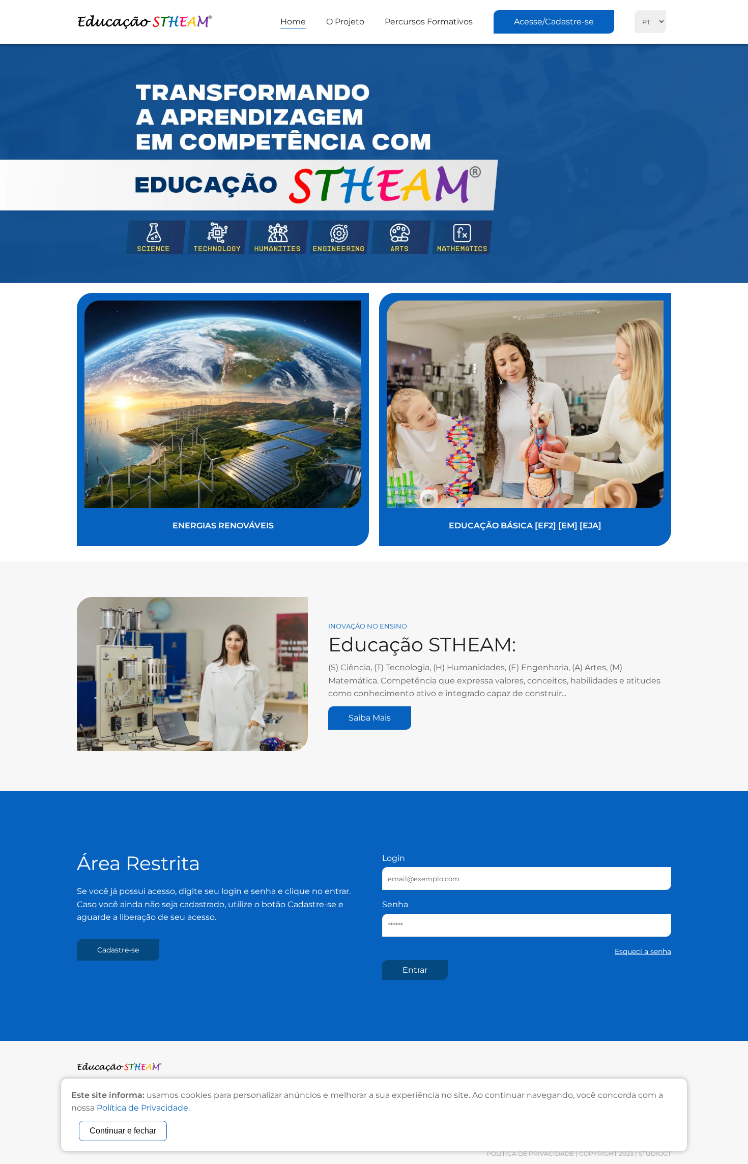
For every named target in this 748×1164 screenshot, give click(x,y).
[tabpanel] (374, 163)
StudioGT (655, 1153)
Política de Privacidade (530, 1153)
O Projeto (345, 21)
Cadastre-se (118, 949)
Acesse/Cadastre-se (554, 21)
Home (293, 21)
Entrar (414, 970)
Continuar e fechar (123, 1130)
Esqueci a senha (643, 951)
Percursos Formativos (429, 21)
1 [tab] (374, 271)
